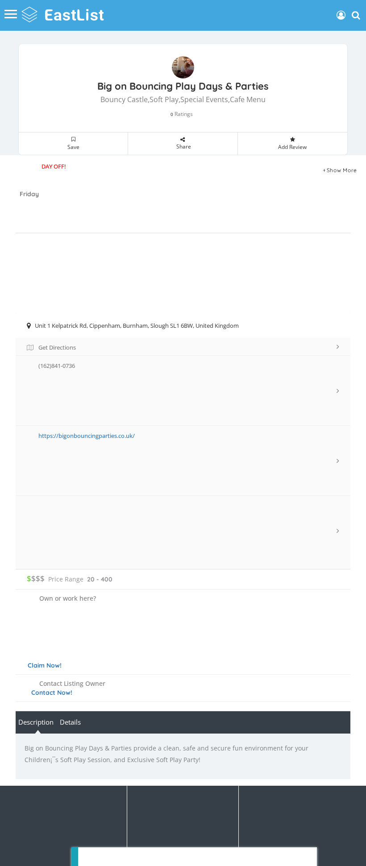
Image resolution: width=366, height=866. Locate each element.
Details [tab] (70, 722)
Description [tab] (36, 722)
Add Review (292, 147)
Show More (342, 170)
